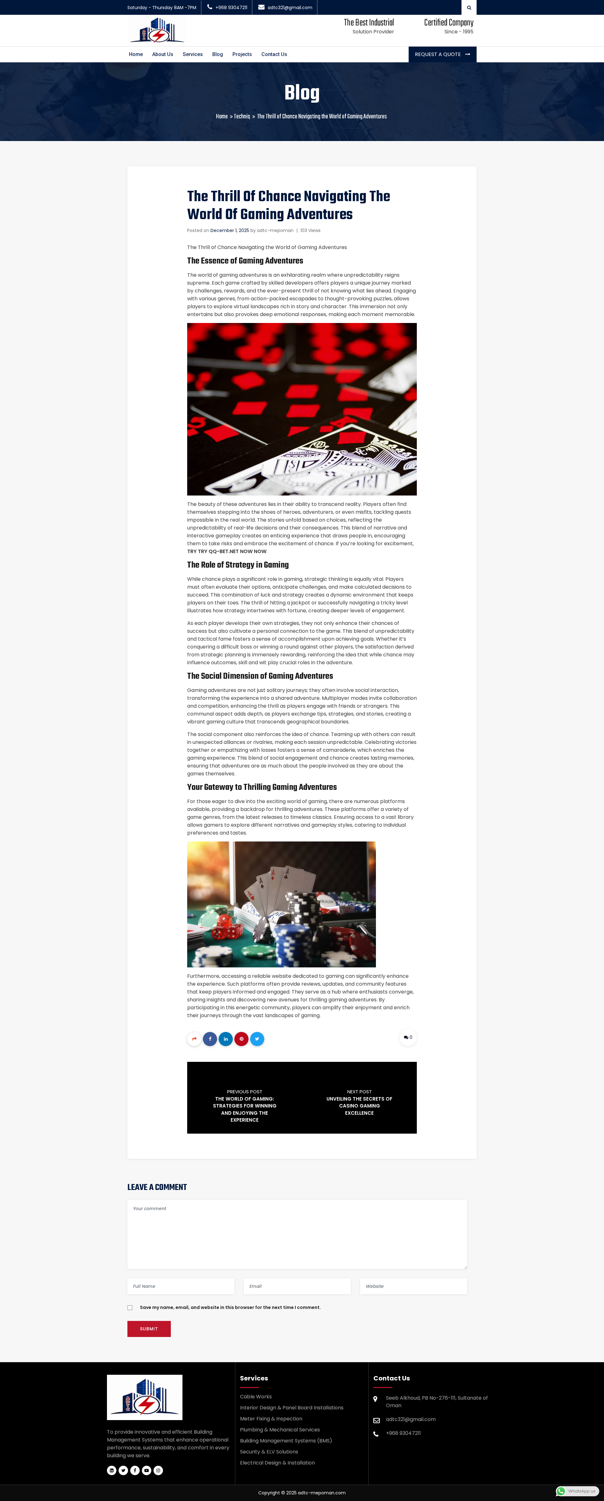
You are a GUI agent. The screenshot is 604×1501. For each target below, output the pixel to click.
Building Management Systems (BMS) (286, 1440)
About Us (162, 54)
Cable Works (256, 1396)
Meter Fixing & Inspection (271, 1418)
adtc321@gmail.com (290, 7)
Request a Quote (438, 54)
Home (136, 54)
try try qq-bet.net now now (226, 551)
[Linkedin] (226, 1039)
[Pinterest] (241, 1039)
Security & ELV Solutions (269, 1451)
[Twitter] (257, 1039)
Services (193, 54)
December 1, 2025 (229, 230)
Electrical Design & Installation (277, 1462)
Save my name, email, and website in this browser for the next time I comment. (230, 1307)
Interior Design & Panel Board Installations (292, 1407)
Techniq (242, 117)
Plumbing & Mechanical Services (280, 1429)
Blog (217, 54)
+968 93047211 (231, 7)
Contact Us (274, 54)
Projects (242, 54)
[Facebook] (210, 1039)
